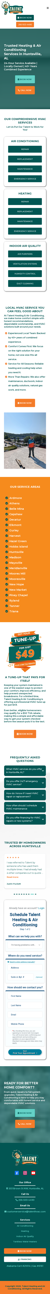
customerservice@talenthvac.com (26, 1211)
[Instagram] (25, 1173)
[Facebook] (17, 1173)
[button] (47, 8)
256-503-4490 (26, 1200)
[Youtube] (33, 1173)
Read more (12, 877)
